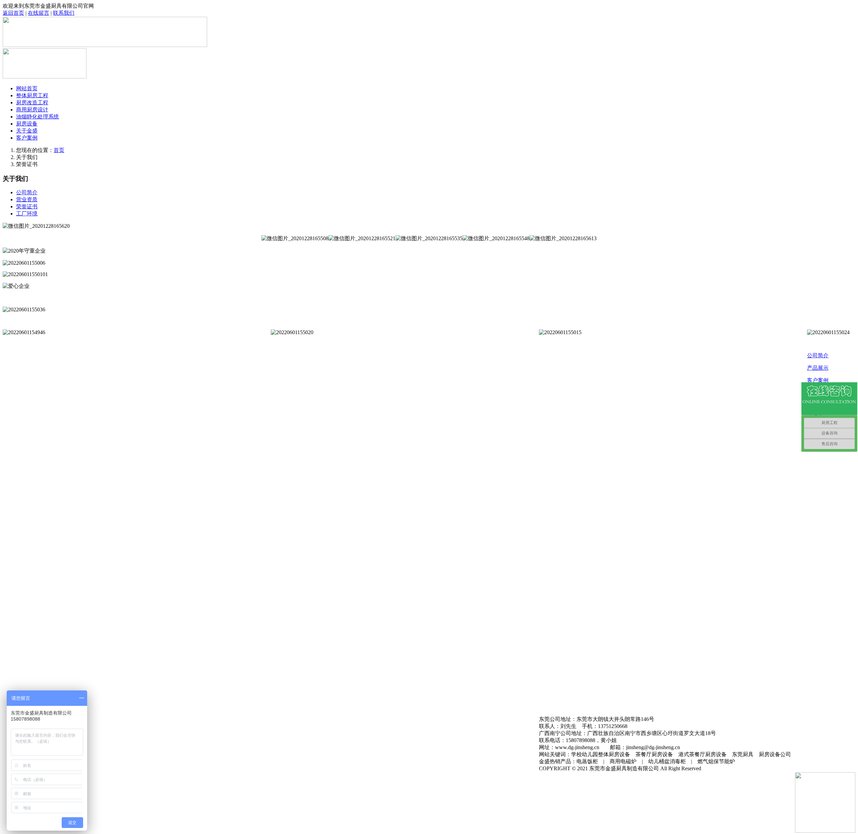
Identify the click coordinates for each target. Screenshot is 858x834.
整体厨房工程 (32, 95)
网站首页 (27, 88)
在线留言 (38, 13)
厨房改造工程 (32, 102)
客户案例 (27, 138)
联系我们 (63, 13)
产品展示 (818, 368)
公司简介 (27, 192)
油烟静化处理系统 (37, 116)
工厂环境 (27, 213)
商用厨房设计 (32, 109)
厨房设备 (27, 123)
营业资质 (27, 199)
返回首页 (13, 13)
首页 (59, 150)
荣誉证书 (27, 206)
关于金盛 (27, 131)
